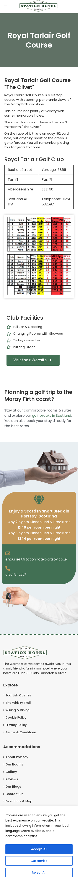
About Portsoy (16, 757)
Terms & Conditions (21, 732)
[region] (39, 843)
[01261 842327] (7, 568)
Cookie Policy (15, 717)
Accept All (39, 849)
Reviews (11, 779)
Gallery (11, 772)
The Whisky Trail (18, 703)
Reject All (39, 872)
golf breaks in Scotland (51, 415)
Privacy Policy (16, 725)
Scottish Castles (18, 695)
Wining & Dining (17, 710)
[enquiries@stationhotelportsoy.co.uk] (7, 553)
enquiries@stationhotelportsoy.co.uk (36, 559)
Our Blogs (13, 786)
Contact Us (14, 794)
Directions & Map (18, 801)
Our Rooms (14, 764)
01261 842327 (15, 574)
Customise (39, 861)
